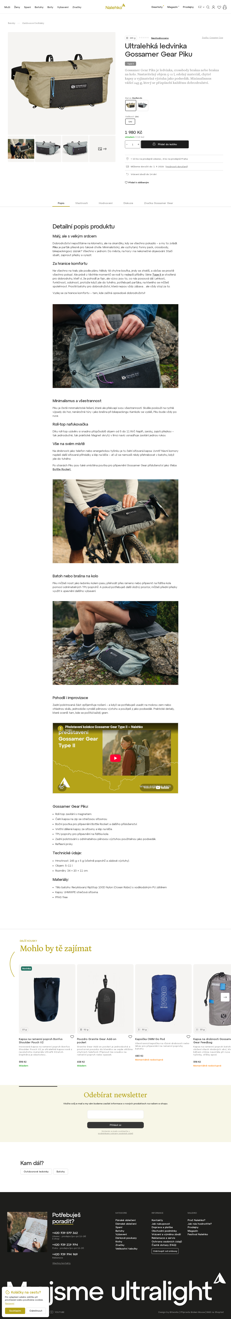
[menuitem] (7, 7)
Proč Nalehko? (196, 1220)
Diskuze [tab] (128, 203)
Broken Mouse (198, 1312)
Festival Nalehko (198, 1234)
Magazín (172, 7)
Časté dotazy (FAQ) (164, 1245)
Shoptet (219, 1312)
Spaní (119, 1227)
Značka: (212, 37)
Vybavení (121, 1234)
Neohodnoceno (160, 38)
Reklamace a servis (163, 1237)
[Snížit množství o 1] (127, 144)
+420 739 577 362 (65, 1233)
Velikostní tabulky (127, 1248)
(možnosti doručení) (176, 166)
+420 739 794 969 (65, 1254)
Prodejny (188, 7)
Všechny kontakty (61, 1263)
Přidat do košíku (167, 144)
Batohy (61, 1171)
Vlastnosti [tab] (81, 203)
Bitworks (174, 1312)
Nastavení (9, 1303)
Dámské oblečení (126, 1223)
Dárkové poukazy (126, 1237)
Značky (120, 1245)
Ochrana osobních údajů (167, 1241)
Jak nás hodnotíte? (200, 1223)
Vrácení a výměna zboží (166, 1234)
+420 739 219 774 (65, 1244)
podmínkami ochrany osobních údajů (115, 1133)
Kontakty (157, 1220)
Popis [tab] (61, 203)
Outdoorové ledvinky (36, 1171)
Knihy (119, 1241)
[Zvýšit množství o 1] (138, 144)
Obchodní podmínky (164, 1230)
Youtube (59, 1312)
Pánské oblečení (126, 1220)
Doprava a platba (162, 1227)
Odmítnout (35, 1310)
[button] (225, 997)
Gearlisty (157, 7)
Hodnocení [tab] (106, 203)
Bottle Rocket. (62, 469)
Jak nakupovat (161, 1223)
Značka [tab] (158, 203)
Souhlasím (15, 1310)
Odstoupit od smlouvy (165, 1251)
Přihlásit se (115, 1125)
